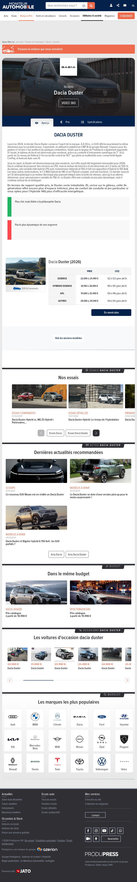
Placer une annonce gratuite (15, 832)
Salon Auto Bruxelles (12, 799)
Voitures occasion (10, 824)
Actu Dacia (56, 554)
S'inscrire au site (93, 799)
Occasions (74, 15)
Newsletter (113, 839)
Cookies (61, 840)
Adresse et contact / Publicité (36, 857)
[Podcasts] (96, 839)
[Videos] (88, 839)
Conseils (63, 15)
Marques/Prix (26, 15)
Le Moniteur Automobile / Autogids (37, 861)
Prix (67, 122)
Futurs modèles (9, 804)
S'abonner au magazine (96, 804)
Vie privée (29, 840)
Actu (6, 15)
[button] (96, 433)
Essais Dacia (55, 433)
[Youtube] (104, 831)
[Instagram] (96, 831)
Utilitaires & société (92, 16)
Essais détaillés (49, 808)
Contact (95, 815)
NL (133, 5)
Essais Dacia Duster (78, 433)
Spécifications (94, 122)
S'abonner (126, 16)
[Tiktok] (112, 831)
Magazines (110, 15)
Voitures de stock (10, 828)
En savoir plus (111, 312)
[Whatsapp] (120, 831)
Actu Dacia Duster (77, 554)
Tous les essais (49, 799)
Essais (14, 15)
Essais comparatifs (51, 812)
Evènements (8, 808)
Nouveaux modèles (11, 812)
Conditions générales (46, 840)
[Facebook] (88, 831)
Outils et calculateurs (46, 15)
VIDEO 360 (69, 102)
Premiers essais (49, 804)
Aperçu (45, 123)
